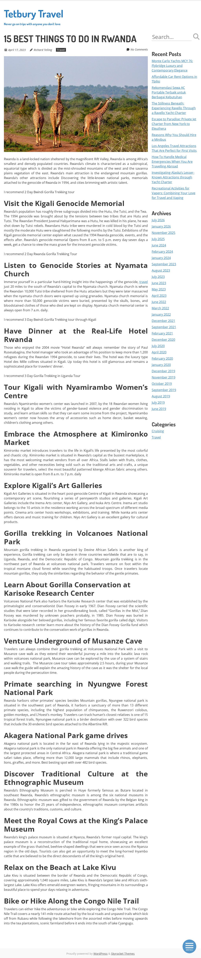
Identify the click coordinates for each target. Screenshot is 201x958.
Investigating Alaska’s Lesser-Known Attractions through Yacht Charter (173, 177)
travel (143, 282)
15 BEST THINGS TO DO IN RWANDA (70, 38)
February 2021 (162, 333)
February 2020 (162, 358)
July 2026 (158, 220)
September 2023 (164, 264)
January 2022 (161, 314)
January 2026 (161, 226)
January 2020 (161, 365)
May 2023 (159, 289)
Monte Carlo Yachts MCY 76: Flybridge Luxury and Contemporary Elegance (172, 66)
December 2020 (163, 339)
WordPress (100, 953)
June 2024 (159, 245)
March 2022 (160, 308)
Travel (61, 50)
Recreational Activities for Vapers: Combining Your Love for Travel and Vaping (173, 193)
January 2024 (161, 258)
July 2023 (158, 277)
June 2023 (159, 283)
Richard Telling (43, 50)
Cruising (158, 431)
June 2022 (159, 302)
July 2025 (158, 239)
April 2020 (159, 352)
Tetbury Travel (33, 16)
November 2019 (163, 377)
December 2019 (163, 371)
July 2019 (158, 402)
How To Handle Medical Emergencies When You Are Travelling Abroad (172, 161)
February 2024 (162, 251)
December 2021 (163, 321)
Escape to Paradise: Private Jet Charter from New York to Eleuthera (174, 124)
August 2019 (161, 396)
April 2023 (159, 295)
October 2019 (162, 384)
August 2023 (161, 270)
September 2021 (164, 327)
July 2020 (158, 346)
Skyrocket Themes (123, 953)
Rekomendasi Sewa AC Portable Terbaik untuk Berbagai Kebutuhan (169, 92)
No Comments (139, 49)
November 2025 (163, 233)
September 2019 (164, 390)
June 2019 (159, 409)
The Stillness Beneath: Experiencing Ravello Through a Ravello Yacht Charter (174, 108)
